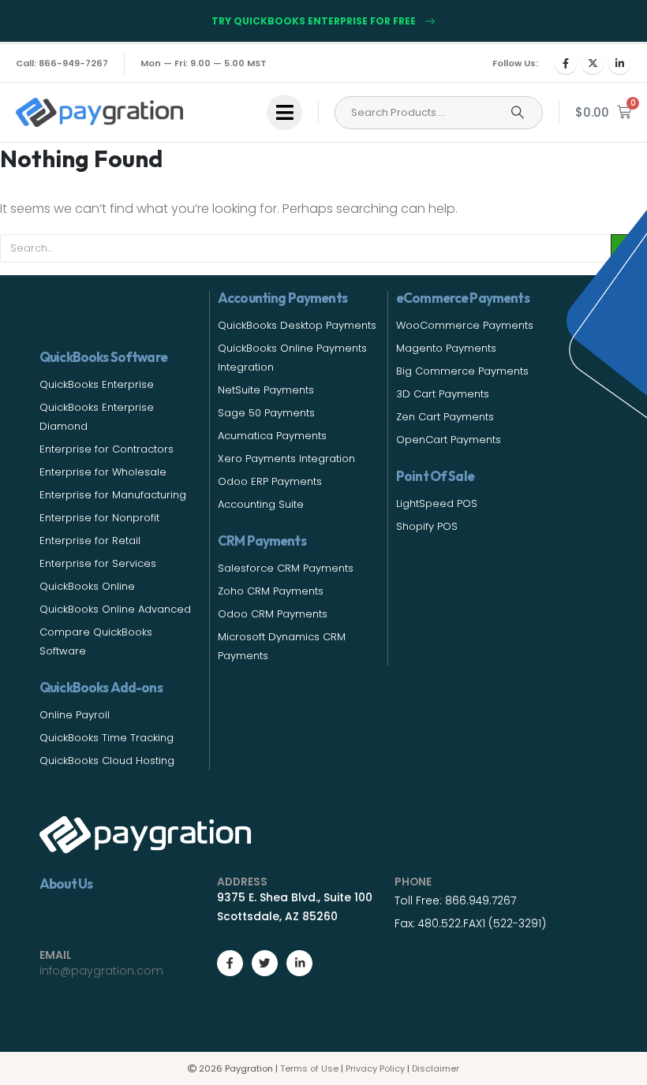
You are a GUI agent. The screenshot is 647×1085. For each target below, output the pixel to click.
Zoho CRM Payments (271, 591)
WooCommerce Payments (464, 325)
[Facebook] (566, 63)
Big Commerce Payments (462, 371)
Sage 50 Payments (266, 412)
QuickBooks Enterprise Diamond (96, 417)
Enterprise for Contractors (106, 449)
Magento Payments (446, 348)
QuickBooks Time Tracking (106, 737)
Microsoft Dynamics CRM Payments (282, 646)
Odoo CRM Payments (272, 613)
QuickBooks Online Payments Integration (292, 358)
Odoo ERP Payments (270, 481)
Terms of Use (309, 1068)
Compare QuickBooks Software (95, 641)
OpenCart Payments (448, 439)
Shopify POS (427, 526)
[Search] (517, 113)
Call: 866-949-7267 (62, 63)
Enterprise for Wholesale (102, 471)
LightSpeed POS (436, 503)
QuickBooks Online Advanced (115, 609)
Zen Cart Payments (445, 416)
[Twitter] (265, 963)
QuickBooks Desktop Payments (297, 325)
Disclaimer (435, 1068)
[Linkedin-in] (299, 963)
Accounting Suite (261, 504)
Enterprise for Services (97, 563)
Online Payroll (74, 714)
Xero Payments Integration (286, 458)
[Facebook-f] (230, 963)
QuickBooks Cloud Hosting (106, 760)
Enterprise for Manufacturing (112, 494)
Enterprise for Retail (89, 540)
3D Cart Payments (442, 393)
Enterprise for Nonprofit (99, 517)
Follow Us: (515, 63)
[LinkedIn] (619, 63)
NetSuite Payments (266, 389)
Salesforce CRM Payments (285, 568)
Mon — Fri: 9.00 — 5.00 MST (203, 63)
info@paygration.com (101, 971)
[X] (593, 63)
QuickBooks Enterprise (96, 384)
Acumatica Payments (272, 435)
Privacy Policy (375, 1068)
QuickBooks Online (87, 586)
